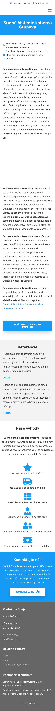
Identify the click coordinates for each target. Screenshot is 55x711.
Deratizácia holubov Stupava (18, 304)
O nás (5, 655)
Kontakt (6, 660)
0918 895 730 (41, 3)
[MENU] (50, 11)
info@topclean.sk (21, 3)
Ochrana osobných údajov (16, 664)
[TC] (15, 11)
